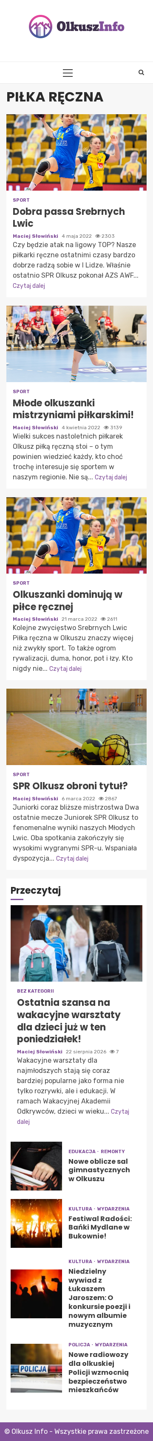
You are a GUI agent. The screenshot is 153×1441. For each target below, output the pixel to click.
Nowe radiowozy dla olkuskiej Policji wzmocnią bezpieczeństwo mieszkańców (36, 1368)
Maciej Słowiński (36, 236)
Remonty (113, 1151)
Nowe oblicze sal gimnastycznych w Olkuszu (36, 1166)
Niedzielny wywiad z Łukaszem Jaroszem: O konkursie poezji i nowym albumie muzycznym (36, 1293)
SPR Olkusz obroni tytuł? (76, 727)
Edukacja (82, 1151)
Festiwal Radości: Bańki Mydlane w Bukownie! (36, 1223)
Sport (21, 200)
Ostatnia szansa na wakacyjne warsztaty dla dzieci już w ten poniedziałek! (76, 943)
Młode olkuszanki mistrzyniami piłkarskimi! (76, 344)
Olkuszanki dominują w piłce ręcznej (76, 535)
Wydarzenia (113, 1209)
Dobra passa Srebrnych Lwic (76, 152)
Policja (79, 1344)
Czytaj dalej (29, 286)
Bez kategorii (35, 991)
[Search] (141, 73)
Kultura (80, 1209)
